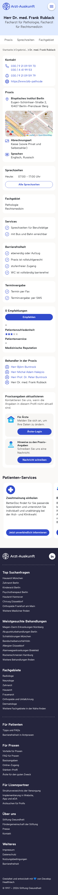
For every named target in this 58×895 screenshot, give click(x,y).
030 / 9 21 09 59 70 (23, 66)
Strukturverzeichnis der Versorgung (22, 790)
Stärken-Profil (10, 769)
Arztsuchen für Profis (14, 803)
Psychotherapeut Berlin (15, 592)
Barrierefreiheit (11, 863)
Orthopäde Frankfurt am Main (19, 606)
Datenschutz (9, 854)
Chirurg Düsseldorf (13, 601)
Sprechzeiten (25, 40)
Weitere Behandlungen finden (18, 659)
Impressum (9, 849)
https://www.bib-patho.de (27, 81)
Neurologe (8, 680)
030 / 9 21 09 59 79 (23, 75)
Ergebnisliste (22, 49)
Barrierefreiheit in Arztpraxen (18, 734)
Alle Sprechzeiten (29, 184)
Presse (6, 828)
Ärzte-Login (34, 431)
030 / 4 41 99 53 (21, 69)
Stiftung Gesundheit (13, 819)
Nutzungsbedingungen (15, 859)
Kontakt (7, 833)
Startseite (8, 49)
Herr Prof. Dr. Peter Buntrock (29, 377)
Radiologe (8, 675)
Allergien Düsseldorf (13, 645)
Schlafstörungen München (17, 636)
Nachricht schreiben (35, 459)
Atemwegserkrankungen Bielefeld (21, 650)
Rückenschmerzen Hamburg (18, 655)
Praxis (9, 40)
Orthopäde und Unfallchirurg (18, 699)
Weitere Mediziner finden (16, 610)
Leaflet (31, 135)
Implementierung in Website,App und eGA (18, 797)
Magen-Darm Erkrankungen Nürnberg (23, 627)
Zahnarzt (7, 685)
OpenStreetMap (45, 135)
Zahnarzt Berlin (11, 582)
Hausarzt (7, 689)
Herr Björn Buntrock (23, 366)
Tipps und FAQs (11, 730)
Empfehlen (29, 317)
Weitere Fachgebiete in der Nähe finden (24, 708)
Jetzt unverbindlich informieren (28, 532)
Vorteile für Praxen (12, 751)
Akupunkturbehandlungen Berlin (20, 631)
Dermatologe (10, 703)
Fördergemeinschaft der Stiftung (20, 824)
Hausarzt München (13, 578)
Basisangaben (10, 760)
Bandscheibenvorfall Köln (16, 641)
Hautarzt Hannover (13, 596)
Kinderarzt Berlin (11, 587)
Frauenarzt (8, 694)
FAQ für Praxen (11, 755)
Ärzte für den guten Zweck (17, 774)
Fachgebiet (46, 40)
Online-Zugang (11, 765)
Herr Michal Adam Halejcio (27, 372)
